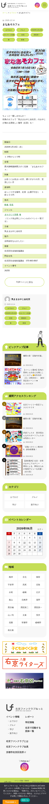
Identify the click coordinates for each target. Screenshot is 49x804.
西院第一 (38, 607)
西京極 (11, 607)
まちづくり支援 (11, 214)
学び (14, 504)
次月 (39, 529)
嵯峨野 (38, 622)
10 (24, 542)
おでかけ (14, 497)
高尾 (25, 585)
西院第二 (24, 607)
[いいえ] (45, 793)
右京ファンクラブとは (17, 741)
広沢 (38, 592)
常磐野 (24, 622)
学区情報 (29, 722)
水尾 (11, 592)
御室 (38, 577)
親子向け (35, 504)
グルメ (35, 497)
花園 (11, 622)
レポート (29, 717)
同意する (25, 800)
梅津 (11, 577)
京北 (25, 577)
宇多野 (11, 585)
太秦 (25, 615)
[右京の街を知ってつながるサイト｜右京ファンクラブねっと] (14, 5)
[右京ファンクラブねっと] (24, 707)
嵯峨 (25, 592)
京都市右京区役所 (15, 752)
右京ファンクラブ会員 (17, 746)
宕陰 (38, 585)
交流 (11, 205)
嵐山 (11, 600)
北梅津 (24, 600)
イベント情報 (12, 717)
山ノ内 (11, 615)
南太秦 (11, 630)
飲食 (6, 205)
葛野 (38, 600)
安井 (38, 615)
